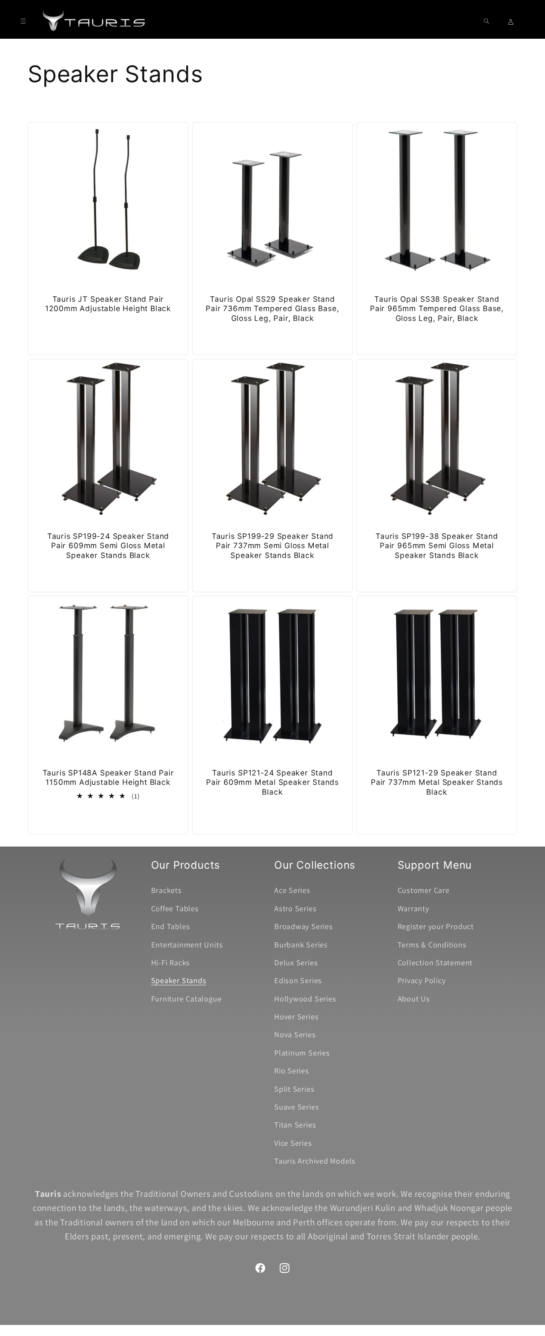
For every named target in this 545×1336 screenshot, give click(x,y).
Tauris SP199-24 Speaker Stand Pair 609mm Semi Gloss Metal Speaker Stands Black (108, 545)
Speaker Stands (179, 980)
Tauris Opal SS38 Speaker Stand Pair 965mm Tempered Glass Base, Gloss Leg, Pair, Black (437, 309)
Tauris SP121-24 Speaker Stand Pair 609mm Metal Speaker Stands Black (272, 782)
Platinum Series (302, 1052)
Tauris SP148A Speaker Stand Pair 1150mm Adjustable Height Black (108, 777)
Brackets (166, 890)
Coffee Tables (175, 908)
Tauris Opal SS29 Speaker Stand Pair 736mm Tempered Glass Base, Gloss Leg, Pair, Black (272, 309)
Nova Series (295, 1034)
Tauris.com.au (258, 1324)
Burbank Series (301, 944)
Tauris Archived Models (315, 1161)
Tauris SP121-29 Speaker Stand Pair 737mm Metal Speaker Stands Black (437, 782)
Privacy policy (311, 1324)
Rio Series (291, 1070)
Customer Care (424, 890)
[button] (23, 21)
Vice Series (293, 1143)
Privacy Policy (422, 980)
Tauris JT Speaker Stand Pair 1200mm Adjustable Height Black (108, 304)
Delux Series (296, 962)
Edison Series (298, 980)
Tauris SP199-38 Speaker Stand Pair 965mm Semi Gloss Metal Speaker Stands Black (437, 545)
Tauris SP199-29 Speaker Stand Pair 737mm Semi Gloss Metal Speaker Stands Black (273, 545)
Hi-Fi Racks (170, 962)
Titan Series (295, 1124)
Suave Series (296, 1106)
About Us (414, 998)
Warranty (413, 908)
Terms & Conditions (432, 944)
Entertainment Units (187, 944)
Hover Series (296, 1016)
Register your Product (436, 926)
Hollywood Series (305, 998)
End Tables (170, 926)
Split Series (294, 1089)
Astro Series (295, 908)
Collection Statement (435, 962)
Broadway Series (303, 926)
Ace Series (292, 890)
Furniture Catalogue (186, 998)
